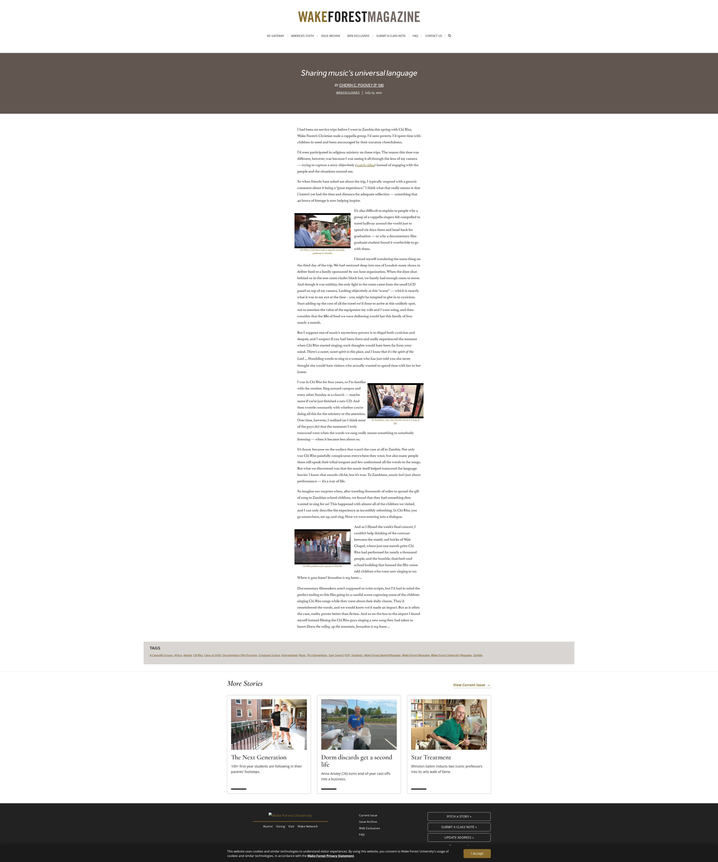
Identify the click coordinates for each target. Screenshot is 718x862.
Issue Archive (330, 36)
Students (357, 655)
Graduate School (269, 655)
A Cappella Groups (161, 655)
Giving (280, 826)
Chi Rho (197, 655)
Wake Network (308, 826)
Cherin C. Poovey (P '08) (361, 85)
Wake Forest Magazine (415, 655)
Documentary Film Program (240, 655)
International (289, 655)
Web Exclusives (358, 36)
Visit (291, 826)
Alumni (187, 655)
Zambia (477, 655)
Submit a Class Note (391, 36)
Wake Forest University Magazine (451, 655)
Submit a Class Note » (459, 827)
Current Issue (368, 815)
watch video (365, 164)
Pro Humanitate (317, 655)
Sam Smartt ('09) (339, 655)
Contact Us (433, 36)
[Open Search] (449, 35)
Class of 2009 (212, 655)
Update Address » (459, 837)
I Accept (477, 853)
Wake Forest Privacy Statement (330, 856)
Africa (178, 655)
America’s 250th (302, 36)
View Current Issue (469, 685)
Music (302, 655)
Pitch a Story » (459, 816)
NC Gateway (275, 36)
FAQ (415, 36)
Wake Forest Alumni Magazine (382, 655)
